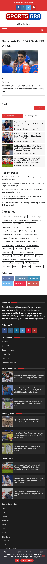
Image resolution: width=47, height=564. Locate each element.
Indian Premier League (10, 231)
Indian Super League (27, 231)
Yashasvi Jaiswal (38, 266)
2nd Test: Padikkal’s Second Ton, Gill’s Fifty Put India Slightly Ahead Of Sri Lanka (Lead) (28, 480)
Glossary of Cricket (8, 350)
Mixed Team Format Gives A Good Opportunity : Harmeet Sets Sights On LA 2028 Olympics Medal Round (28, 390)
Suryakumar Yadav (25, 259)
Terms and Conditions (9, 362)
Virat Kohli (19, 263)
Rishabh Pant (30, 249)
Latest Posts (10, 116)
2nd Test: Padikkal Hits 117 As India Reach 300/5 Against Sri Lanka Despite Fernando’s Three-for (28, 148)
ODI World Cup (8, 241)
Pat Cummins (32, 241)
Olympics (7, 540)
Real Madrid (19, 249)
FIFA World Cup (36, 220)
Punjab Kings (20, 245)
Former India (7, 224)
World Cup (16, 266)
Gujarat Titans (18, 224)
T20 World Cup (8, 263)
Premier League (8, 245)
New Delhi (37, 238)
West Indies (6, 266)
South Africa (29, 256)
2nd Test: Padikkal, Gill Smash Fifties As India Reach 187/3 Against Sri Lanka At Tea (29, 403)
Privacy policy (27, 560)
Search (4, 104)
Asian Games (7, 217)
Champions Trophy (36, 217)
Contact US (5, 346)
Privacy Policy (6, 354)
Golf (5, 544)
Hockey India (7, 227)
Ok (17, 560)
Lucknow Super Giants (10, 238)
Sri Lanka (39, 256)
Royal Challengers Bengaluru (24, 252)
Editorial (18, 129)
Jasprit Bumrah (7, 234)
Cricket (4, 512)
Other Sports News (10, 548)
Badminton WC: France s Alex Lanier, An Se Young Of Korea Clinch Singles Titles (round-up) (28, 136)
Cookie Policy (6, 358)
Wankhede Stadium (32, 263)
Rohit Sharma (7, 252)
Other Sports (6, 537)
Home (4, 508)
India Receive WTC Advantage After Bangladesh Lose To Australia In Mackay (27, 448)
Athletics (4, 533)
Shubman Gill (18, 256)
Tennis (4, 529)
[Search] (42, 30)
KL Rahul (18, 234)
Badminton (5, 520)
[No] (43, 556)
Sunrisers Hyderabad (9, 259)
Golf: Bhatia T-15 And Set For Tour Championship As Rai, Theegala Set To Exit (28, 494)
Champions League (20, 217)
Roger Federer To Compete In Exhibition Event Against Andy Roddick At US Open (28, 124)
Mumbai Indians (25, 238)
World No (26, 266)
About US (5, 342)
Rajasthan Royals (32, 245)
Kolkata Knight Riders (30, 234)
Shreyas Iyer (7, 256)
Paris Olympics (20, 241)
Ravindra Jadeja (8, 249)
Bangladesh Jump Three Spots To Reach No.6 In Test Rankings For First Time (29, 377)
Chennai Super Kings (9, 220)
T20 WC (37, 259)
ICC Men (17, 227)
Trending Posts (32, 116)
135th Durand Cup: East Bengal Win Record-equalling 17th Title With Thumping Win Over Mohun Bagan (27, 160)
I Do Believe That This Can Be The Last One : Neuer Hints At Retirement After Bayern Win (28, 435)
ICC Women (27, 227)
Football (4, 516)
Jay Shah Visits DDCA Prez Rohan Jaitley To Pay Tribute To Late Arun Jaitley (27, 422)
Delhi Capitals (23, 220)
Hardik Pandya (30, 224)
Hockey (4, 525)
